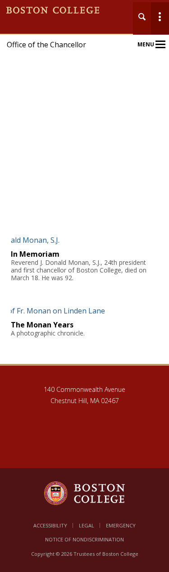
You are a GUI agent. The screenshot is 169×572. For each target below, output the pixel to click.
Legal (86, 525)
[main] (84, 306)
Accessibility (50, 525)
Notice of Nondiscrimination (84, 539)
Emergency (121, 525)
